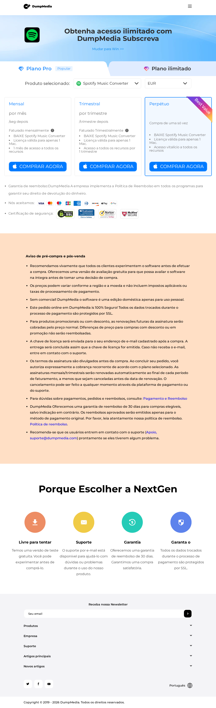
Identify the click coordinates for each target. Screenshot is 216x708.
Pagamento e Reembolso (165, 399)
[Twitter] (28, 684)
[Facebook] (38, 684)
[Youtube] (49, 684)
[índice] (38, 6)
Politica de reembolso (48, 424)
